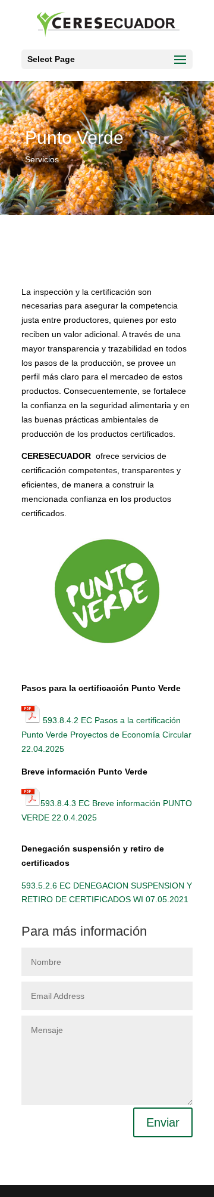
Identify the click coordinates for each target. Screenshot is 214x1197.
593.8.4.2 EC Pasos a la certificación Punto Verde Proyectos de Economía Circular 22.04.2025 (106, 734)
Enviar (163, 1122)
